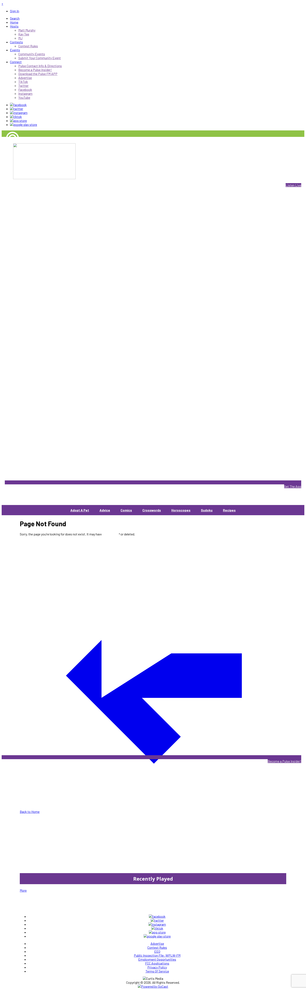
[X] (16, 109)
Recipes (229, 510)
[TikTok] (16, 117)
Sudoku (207, 510)
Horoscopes (180, 510)
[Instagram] (18, 113)
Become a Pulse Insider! (284, 761)
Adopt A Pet (79, 510)
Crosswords (151, 510)
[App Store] (18, 120)
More (23, 890)
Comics (126, 510)
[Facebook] (18, 105)
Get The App (292, 486)
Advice (105, 510)
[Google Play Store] (23, 124)
